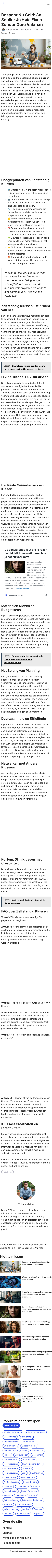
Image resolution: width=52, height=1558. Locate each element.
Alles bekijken (11, 1425)
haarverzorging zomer (32, 1464)
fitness (7, 1455)
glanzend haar (29, 1459)
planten (34, 1486)
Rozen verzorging (29, 1491)
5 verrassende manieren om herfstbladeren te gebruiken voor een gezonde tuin (36, 1398)
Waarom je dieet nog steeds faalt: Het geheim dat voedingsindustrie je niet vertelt (36, 1383)
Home (3, 1244)
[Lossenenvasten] (3, 4)
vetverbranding (11, 1509)
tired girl (32, 1495)
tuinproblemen (11, 1500)
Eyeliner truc (38, 1450)
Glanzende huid (11, 1459)
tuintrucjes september (32, 1500)
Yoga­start (38, 1513)
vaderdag (8, 1504)
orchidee (8, 1486)
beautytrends (10, 1437)
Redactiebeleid (11, 1542)
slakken (7, 1495)
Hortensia (27, 1468)
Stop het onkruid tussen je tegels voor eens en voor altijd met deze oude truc (37, 1354)
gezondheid (37, 1455)
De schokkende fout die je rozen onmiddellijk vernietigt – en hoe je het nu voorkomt (36, 1309)
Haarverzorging (11, 1464)
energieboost (10, 1450)
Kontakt (7, 1527)
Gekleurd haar (21, 1455)
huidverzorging (11, 1473)
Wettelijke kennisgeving (17, 1537)
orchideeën (22, 1486)
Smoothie (19, 1495)
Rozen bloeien (10, 1491)
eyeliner (24, 1450)
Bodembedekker (11, 1441)
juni (24, 1473)
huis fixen (7, 1172)
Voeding (25, 1509)
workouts (8, 1513)
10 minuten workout (13, 1432)
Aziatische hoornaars (35, 1432)
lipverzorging (10, 1477)
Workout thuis (23, 1513)
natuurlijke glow (28, 1477)
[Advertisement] (26, 150)
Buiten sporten (11, 1446)
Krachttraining (36, 1473)
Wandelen (38, 1509)
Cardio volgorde (29, 1446)
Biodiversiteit (26, 1437)
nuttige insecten (11, 1482)
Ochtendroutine (30, 1482)
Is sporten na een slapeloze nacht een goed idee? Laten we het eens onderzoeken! (37, 1294)
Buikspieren (28, 1441)
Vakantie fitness (24, 1504)
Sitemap (7, 1532)
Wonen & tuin (8, 33)
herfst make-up (11, 1468)
